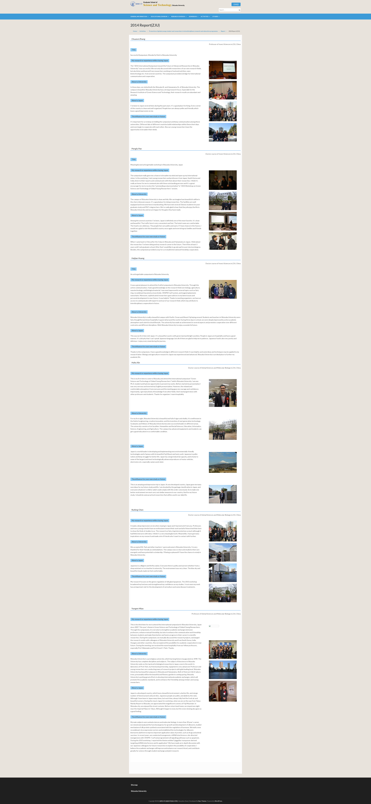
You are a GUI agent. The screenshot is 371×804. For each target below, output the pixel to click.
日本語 (236, 4)
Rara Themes (202, 801)
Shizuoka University (139, 791)
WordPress (218, 801)
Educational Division (159, 16)
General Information (138, 16)
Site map (134, 785)
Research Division (178, 16)
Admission (193, 16)
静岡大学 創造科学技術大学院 (169, 801)
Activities (204, 16)
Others (215, 16)
